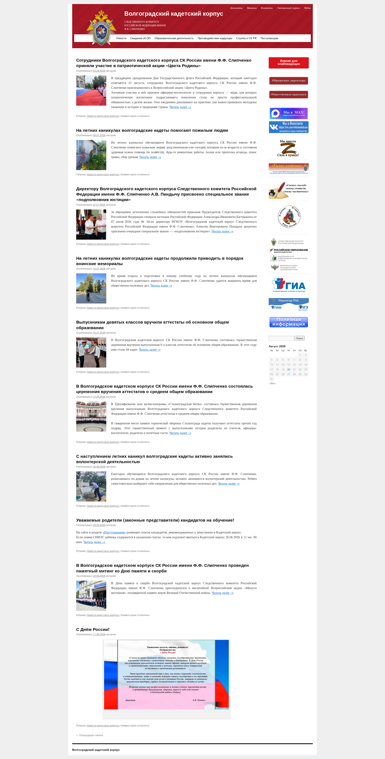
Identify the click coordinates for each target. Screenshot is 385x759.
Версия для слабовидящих (289, 62)
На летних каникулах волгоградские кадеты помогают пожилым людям (152, 130)
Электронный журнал (288, 7)
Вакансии (252, 7)
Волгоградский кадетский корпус (173, 13)
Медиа (307, 7)
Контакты (267, 7)
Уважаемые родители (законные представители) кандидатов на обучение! (155, 520)
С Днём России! (92, 629)
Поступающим (269, 38)
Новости (121, 38)
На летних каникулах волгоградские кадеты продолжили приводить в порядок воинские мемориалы (159, 260)
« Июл (272, 383)
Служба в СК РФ (246, 38)
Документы (236, 7)
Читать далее (180, 107)
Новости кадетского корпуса (103, 115)
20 (288, 369)
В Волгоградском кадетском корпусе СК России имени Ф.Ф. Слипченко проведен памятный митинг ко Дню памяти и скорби (162, 567)
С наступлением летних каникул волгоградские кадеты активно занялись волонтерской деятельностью (154, 458)
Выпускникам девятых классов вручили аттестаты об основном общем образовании (152, 324)
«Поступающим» (114, 532)
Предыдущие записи (89, 735)
